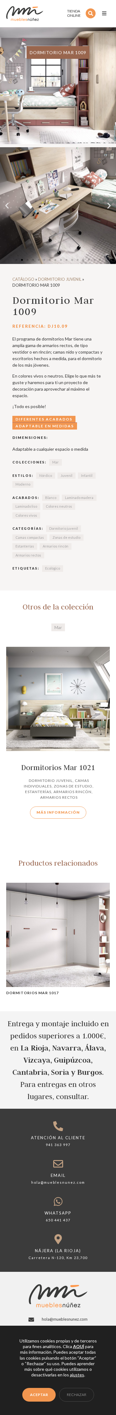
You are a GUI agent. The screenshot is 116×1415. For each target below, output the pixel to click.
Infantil (86, 475)
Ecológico (52, 568)
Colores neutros (59, 506)
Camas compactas (29, 537)
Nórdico (45, 475)
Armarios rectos (28, 555)
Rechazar (76, 1394)
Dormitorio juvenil (59, 279)
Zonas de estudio (66, 537)
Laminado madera (79, 498)
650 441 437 (58, 1220)
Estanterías (24, 546)
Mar (55, 462)
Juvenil (66, 475)
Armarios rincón (55, 546)
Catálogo (23, 279)
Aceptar (39, 1394)
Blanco (50, 498)
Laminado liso (26, 506)
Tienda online (74, 13)
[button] (104, 13)
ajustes (77, 1374)
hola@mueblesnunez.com (58, 1182)
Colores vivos (26, 515)
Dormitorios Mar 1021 (58, 767)
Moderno (22, 484)
